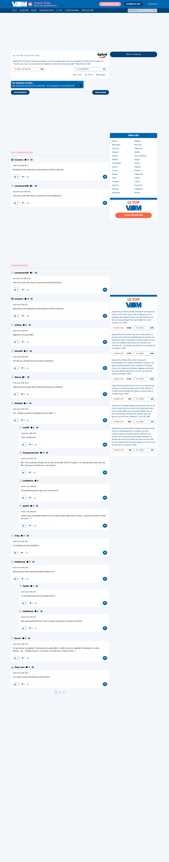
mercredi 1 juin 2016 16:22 (22, 192)
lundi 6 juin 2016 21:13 (28, 592)
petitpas (18, 325)
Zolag (17, 536)
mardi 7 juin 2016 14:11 (28, 617)
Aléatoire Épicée (46, 11)
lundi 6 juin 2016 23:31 (28, 433)
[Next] (63, 692)
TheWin (26, 586)
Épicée (34, 11)
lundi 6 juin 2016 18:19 (20, 331)
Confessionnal (72, 11)
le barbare (19, 160)
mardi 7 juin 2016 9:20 (28, 512)
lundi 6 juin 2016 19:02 (20, 383)
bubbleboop (20, 562)
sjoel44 (26, 506)
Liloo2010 (19, 351)
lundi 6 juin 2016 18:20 (20, 357)
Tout (14, 11)
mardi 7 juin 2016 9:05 (28, 486)
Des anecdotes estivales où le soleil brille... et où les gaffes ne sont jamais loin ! (46, 84)
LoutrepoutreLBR (22, 186)
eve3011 (26, 428)
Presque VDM (88, 11)
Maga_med (20, 667)
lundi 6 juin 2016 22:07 (20, 673)
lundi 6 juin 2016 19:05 (20, 409)
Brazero (18, 638)
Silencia (18, 377)
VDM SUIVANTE (100, 92)
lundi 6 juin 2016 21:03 (20, 568)
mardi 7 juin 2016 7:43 (28, 459)
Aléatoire (24, 11)
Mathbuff (19, 403)
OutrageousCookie (31, 453)
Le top (59, 11)
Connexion (152, 4)
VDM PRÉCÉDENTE (20, 92)
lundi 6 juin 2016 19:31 (20, 541)
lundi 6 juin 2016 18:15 (20, 166)
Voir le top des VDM (133, 215)
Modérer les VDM (133, 4)
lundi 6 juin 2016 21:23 (20, 644)
